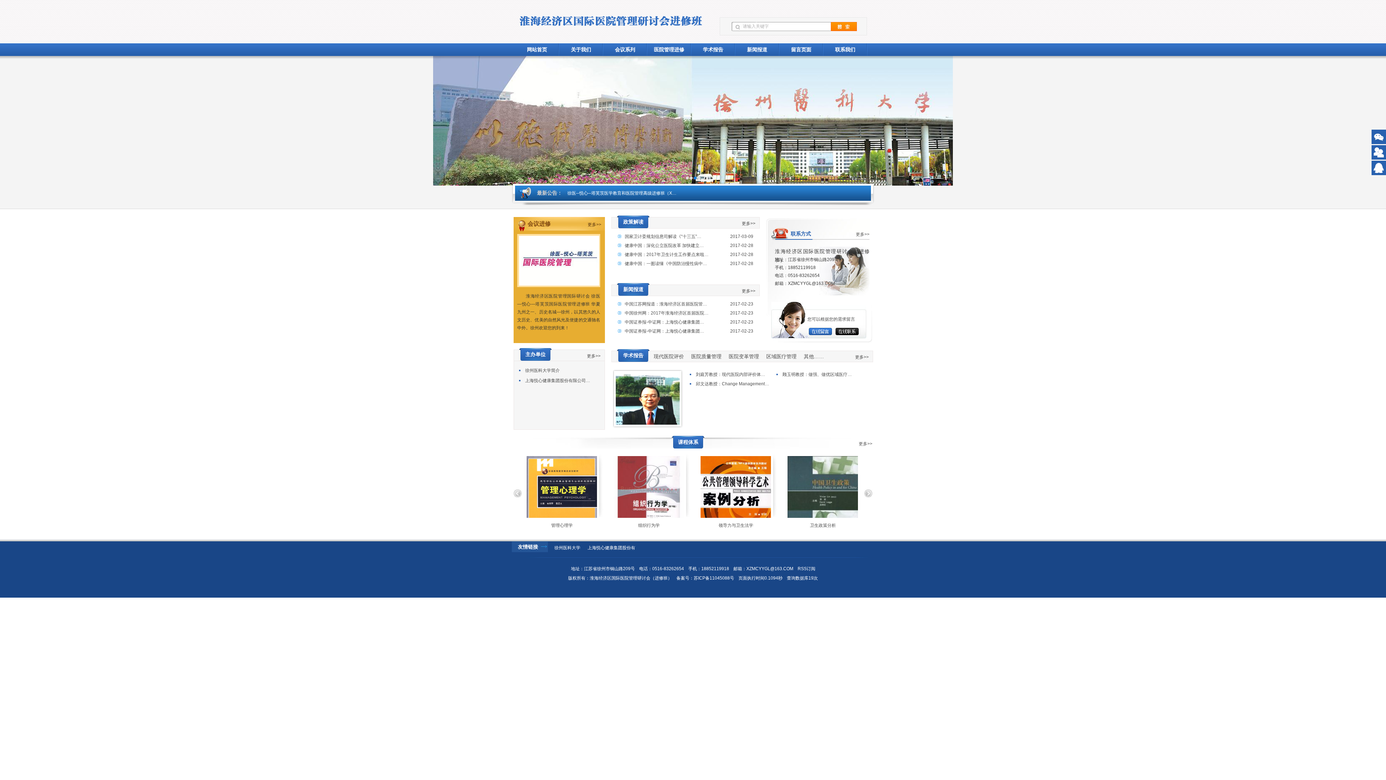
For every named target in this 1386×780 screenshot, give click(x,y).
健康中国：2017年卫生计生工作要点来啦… (667, 254)
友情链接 (528, 547)
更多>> (594, 224)
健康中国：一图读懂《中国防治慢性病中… (666, 263)
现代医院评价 (669, 356)
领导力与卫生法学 (713, 525)
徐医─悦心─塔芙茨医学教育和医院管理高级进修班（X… (621, 193)
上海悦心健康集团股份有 (611, 547)
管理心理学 (539, 525)
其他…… (814, 356)
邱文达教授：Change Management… (732, 383)
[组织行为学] (625, 487)
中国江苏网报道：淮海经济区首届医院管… (666, 304)
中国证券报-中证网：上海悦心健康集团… (664, 322)
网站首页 (537, 49)
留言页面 (801, 49)
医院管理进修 (669, 49)
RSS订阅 (806, 568)
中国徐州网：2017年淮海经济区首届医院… (667, 313)
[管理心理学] (539, 487)
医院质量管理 (706, 356)
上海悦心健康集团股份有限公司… (557, 380)
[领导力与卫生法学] (712, 487)
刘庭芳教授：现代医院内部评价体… (730, 374)
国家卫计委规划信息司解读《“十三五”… (663, 236)
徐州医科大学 (567, 547)
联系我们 (845, 49)
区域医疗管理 (781, 356)
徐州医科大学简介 (542, 370)
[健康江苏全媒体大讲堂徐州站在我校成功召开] (693, 121)
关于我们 (581, 49)
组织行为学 (626, 525)
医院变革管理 (744, 356)
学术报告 (713, 49)
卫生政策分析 (800, 525)
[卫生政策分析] (799, 487)
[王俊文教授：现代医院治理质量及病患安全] (648, 423)
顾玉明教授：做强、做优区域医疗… (817, 374)
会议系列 (625, 49)
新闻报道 (757, 49)
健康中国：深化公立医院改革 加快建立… (664, 245)
